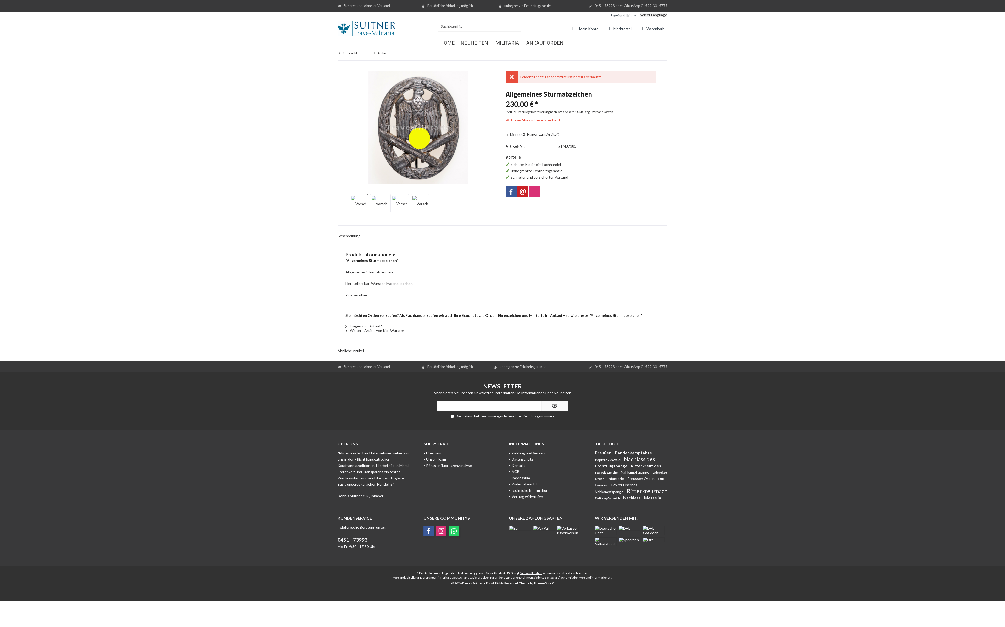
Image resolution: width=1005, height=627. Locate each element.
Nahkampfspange (635, 472)
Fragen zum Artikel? (542, 134)
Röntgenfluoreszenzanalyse (449, 465)
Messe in (652, 497)
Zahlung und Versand (529, 453)
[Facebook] (511, 191)
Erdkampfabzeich (608, 498)
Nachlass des (639, 459)
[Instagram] (534, 191)
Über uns (433, 453)
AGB (516, 471)
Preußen (603, 452)
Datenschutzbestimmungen (482, 416)
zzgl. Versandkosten (599, 112)
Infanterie (616, 478)
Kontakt (518, 465)
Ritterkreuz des (646, 465)
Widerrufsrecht (524, 484)
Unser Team (436, 459)
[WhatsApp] (454, 531)
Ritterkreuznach (647, 491)
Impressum (521, 478)
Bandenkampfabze (633, 452)
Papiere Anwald (608, 459)
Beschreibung (349, 236)
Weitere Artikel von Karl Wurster (376, 330)
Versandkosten (531, 573)
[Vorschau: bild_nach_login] (379, 203)
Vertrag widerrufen (527, 496)
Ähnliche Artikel (351, 350)
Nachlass (632, 497)
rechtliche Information (530, 490)
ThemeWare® (544, 583)
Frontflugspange (611, 465)
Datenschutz (522, 459)
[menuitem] (603, 15)
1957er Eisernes (624, 485)
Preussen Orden (641, 478)
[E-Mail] (522, 191)
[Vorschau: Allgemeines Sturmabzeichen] (359, 203)
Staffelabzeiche (606, 473)
